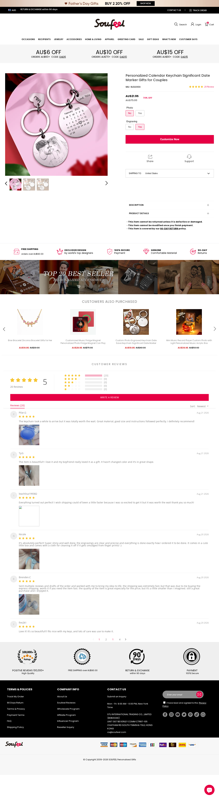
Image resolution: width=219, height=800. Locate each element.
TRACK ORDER (200, 10)
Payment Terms (15, 711)
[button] (180, 24)
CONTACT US (174, 10)
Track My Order (15, 692)
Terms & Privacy (16, 704)
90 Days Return (15, 698)
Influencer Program (68, 717)
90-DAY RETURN (169, 228)
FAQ (9, 717)
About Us (62, 692)
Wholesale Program (68, 704)
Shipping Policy (15, 723)
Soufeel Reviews (66, 698)
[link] (28, 39)
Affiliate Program (66, 711)
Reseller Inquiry (65, 723)
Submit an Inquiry (116, 692)
